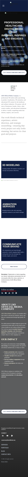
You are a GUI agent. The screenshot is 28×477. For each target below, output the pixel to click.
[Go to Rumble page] (16, 293)
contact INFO (6, 454)
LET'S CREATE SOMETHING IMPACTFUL (14, 72)
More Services (14, 266)
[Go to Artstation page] (10, 293)
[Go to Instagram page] (13, 293)
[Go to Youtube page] (6, 293)
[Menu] (3, 5)
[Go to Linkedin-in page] (3, 293)
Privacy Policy (4, 461)
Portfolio (4, 447)
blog (3, 451)
